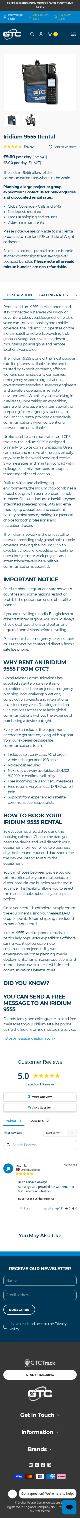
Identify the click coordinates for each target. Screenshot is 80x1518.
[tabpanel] (40, 672)
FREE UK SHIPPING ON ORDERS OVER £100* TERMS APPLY (40, 5)
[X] (37, 1465)
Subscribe (19, 1309)
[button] (32, 34)
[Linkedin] (30, 1465)
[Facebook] (43, 1465)
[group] (11, 119)
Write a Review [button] (42, 1097)
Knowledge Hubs (15, 16)
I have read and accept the (38, 1326)
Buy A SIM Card (64, 16)
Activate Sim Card (40, 16)
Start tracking (40, 1375)
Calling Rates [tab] (53, 295)
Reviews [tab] (11, 1121)
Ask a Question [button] (41, 1107)
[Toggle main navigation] (73, 34)
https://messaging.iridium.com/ (29, 1038)
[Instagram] (49, 1465)
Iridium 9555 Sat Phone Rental (36, 1199)
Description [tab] (19, 295)
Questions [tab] (37, 1121)
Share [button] (26, 1208)
